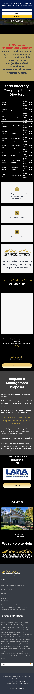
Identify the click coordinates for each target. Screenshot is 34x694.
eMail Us (5, 594)
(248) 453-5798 (25, 132)
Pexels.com (21, 688)
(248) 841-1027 (25, 139)
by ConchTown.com (22, 683)
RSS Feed (5, 600)
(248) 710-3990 (25, 146)
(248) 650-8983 (25, 103)
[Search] (31, 664)
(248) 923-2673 (25, 154)
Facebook (5, 598)
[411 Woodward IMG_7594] (17, 518)
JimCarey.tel (21, 681)
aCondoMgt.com (17, 346)
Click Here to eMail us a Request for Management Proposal (17, 420)
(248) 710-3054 (25, 168)
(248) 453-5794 (25, 161)
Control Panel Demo (20, 686)
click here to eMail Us (17, 237)
